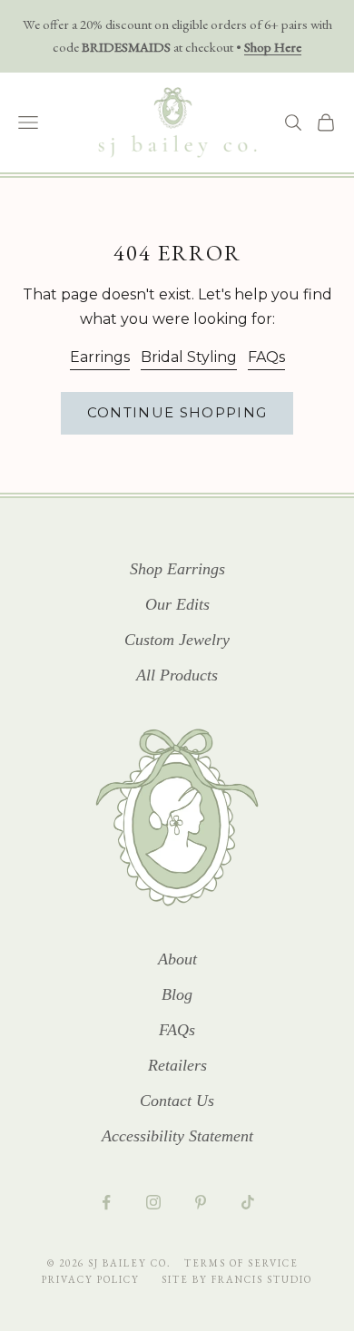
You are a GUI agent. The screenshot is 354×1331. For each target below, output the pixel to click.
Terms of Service (241, 1263)
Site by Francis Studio (237, 1279)
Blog (177, 994)
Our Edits (177, 604)
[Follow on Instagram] (153, 1202)
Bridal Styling (189, 357)
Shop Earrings (177, 569)
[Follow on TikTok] (248, 1202)
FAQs (266, 357)
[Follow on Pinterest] (201, 1202)
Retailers (177, 1065)
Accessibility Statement (177, 1136)
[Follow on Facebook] (106, 1202)
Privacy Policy (92, 1279)
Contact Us (177, 1100)
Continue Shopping (177, 412)
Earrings (100, 357)
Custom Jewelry (177, 640)
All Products (177, 675)
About (177, 959)
